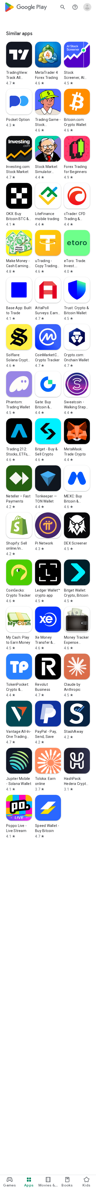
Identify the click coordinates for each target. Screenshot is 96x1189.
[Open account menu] (87, 7)
